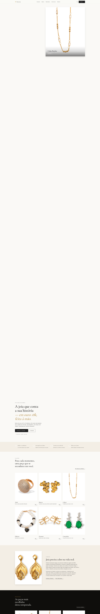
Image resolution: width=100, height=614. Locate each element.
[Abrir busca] (77, 2)
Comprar (81, 1)
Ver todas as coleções (79, 468)
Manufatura (48, 1)
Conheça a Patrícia (49, 578)
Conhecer (49, 53)
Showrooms (54, 1)
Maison (43, 1)
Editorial (58, 1)
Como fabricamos (58, 578)
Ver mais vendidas (80, 607)
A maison (32, 430)
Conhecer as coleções (21, 430)
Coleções (38, 1)
